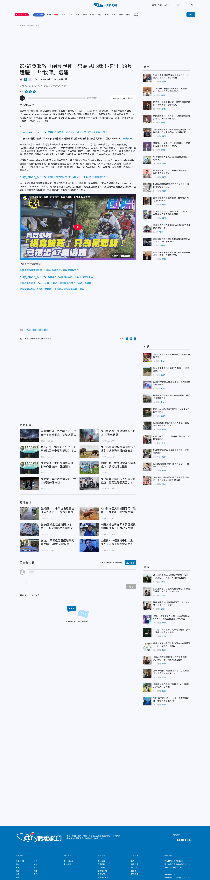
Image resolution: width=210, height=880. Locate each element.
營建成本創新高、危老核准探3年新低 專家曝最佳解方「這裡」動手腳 (56, 283)
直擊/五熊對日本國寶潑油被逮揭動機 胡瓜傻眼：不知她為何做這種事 (147, 660)
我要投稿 (134, 874)
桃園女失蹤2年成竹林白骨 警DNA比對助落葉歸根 (147, 439)
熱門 (56, 15)
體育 (85, 15)
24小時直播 (69, 861)
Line (186, 840)
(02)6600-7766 (176, 868)
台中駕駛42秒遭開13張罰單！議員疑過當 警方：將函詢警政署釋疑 (147, 480)
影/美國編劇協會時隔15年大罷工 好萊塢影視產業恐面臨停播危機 (29, 529)
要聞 (63, 15)
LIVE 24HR (22, 15)
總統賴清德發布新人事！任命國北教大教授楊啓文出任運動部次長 (147, 119)
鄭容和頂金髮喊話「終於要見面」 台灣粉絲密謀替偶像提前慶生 (52, 289)
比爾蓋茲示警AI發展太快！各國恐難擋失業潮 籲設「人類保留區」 (147, 255)
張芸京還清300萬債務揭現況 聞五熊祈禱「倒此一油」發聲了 (147, 605)
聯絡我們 (134, 868)
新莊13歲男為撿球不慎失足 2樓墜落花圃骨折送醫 (147, 412)
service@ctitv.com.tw (183, 878)
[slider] (56, 98)
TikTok (190, 840)
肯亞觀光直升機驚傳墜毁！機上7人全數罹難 (89, 435)
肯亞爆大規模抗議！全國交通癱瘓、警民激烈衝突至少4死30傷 (89, 483)
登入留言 (130, 563)
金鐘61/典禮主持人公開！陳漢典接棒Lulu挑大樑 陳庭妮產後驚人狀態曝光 (147, 619)
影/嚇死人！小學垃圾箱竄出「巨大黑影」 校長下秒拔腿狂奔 (29, 513)
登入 (191, 15)
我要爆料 (134, 871)
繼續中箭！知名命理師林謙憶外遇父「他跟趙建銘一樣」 (147, 228)
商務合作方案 (103, 877)
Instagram (182, 840)
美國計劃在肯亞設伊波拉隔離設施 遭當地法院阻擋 (89, 467)
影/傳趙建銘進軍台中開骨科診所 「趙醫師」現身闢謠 (147, 467)
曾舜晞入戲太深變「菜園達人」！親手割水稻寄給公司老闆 (147, 687)
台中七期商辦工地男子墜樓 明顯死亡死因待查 (147, 357)
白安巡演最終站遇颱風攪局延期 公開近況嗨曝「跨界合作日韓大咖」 (147, 591)
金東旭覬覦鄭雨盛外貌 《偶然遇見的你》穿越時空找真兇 (49, 270)
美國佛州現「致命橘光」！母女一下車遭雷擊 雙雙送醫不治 (29, 435)
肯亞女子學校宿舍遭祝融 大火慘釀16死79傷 (29, 483)
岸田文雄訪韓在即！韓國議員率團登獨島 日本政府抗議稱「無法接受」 (89, 529)
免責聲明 (101, 874)
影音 (114, 15)
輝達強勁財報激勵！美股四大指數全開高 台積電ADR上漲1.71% (147, 242)
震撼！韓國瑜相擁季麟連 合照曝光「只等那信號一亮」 (147, 201)
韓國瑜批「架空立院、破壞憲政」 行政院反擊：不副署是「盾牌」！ (147, 146)
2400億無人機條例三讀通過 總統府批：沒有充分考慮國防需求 (147, 91)
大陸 (106, 15)
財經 (128, 15)
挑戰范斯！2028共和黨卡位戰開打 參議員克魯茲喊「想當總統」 (147, 78)
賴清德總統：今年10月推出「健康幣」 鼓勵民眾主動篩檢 (147, 173)
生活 (92, 15)
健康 (121, 15)
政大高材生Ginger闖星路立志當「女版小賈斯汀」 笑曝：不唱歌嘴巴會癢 (147, 578)
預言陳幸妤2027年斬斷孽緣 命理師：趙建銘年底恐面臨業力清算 (147, 214)
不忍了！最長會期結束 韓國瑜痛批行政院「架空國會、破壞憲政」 (147, 105)
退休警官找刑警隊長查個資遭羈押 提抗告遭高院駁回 (147, 398)
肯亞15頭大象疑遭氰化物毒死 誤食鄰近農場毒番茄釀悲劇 (89, 451)
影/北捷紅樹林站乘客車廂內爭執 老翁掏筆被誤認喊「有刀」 (147, 426)
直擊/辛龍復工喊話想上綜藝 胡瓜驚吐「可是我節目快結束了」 (147, 673)
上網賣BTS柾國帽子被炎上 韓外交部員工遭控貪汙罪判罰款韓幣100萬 (89, 545)
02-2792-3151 (180, 874)
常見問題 (134, 864)
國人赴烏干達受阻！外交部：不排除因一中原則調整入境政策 (29, 451)
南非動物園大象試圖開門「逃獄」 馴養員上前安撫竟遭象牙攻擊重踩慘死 (89, 513)
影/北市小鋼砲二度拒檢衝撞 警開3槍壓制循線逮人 (147, 385)
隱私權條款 (102, 871)
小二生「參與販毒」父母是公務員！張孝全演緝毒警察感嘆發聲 (147, 632)
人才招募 (101, 864)
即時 (49, 15)
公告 (133, 861)
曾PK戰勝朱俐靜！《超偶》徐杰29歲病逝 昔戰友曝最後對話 (147, 701)
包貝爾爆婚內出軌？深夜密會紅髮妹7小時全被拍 (147, 160)
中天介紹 (101, 861)
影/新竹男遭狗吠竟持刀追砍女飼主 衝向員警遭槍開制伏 (147, 187)
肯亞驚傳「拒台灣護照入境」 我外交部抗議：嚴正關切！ (29, 467)
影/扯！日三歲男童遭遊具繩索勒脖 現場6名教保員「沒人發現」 (29, 545)
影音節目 (68, 864)
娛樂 (78, 15)
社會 (71, 15)
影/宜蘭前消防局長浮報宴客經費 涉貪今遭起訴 (147, 453)
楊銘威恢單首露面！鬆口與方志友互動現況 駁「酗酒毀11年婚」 (147, 646)
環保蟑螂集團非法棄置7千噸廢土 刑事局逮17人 (147, 371)
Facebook (178, 840)
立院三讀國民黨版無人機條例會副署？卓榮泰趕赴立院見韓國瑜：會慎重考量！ (147, 132)
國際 (99, 15)
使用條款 (101, 868)
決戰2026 (39, 15)
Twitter (174, 840)
